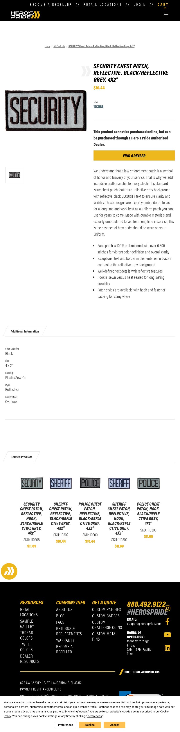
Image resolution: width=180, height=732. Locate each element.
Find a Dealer (134, 155)
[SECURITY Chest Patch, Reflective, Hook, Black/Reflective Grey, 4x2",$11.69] (31, 483)
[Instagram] (167, 608)
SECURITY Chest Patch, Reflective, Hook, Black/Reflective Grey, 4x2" (31, 518)
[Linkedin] (167, 647)
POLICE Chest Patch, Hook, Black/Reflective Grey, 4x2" (148, 513)
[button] (105, 14)
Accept (114, 725)
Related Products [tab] (21, 456)
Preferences (65, 725)
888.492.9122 (146, 603)
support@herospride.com (144, 623)
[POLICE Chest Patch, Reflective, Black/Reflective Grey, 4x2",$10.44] (90, 483)
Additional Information (25, 331)
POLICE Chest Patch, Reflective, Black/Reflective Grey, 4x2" (90, 515)
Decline (90, 725)
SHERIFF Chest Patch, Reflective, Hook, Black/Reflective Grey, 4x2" (119, 518)
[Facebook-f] (167, 621)
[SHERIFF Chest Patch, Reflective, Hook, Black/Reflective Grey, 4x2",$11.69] (119, 483)
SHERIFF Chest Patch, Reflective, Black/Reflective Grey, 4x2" (60, 515)
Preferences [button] (94, 716)
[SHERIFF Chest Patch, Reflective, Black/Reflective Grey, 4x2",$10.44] (61, 483)
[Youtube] (167, 634)
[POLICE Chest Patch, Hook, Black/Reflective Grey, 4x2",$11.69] (148, 483)
